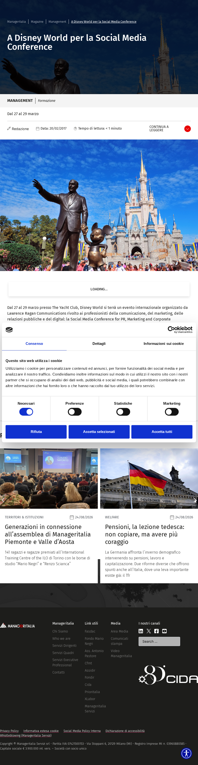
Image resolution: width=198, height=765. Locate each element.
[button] (3, 500)
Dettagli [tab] (99, 343)
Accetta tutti (162, 432)
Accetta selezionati (99, 432)
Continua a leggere (159, 128)
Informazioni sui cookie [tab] (164, 343)
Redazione (20, 129)
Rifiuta (36, 432)
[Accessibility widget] (186, 753)
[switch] (75, 412)
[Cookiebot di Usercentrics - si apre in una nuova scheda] (171, 329)
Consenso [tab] (34, 343)
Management (57, 21)
